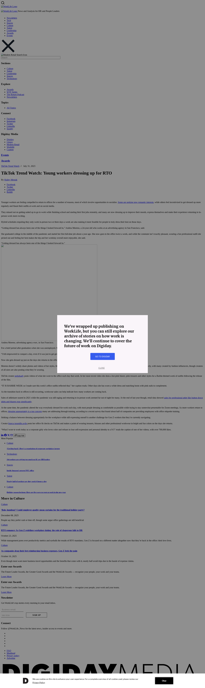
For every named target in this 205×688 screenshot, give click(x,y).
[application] (102, 680)
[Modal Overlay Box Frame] (102, 344)
